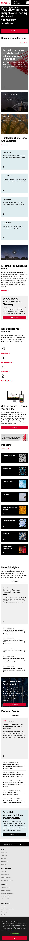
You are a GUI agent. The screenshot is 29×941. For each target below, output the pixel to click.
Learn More (15, 704)
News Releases (5, 874)
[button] (14, 252)
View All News (14, 581)
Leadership (4, 912)
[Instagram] (17, 844)
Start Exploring (14, 317)
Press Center (4, 861)
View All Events (14, 715)
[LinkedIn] (23, 844)
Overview (3, 871)
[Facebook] (15, 844)
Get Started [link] (14, 31)
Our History (4, 855)
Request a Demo (14, 834)
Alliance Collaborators (7, 899)
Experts (3, 915)
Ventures (3, 858)
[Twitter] (12, 844)
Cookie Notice (11, 930)
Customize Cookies (14, 933)
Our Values (4, 852)
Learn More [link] (15, 427)
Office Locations (5, 896)
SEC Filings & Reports (6, 880)
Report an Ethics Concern (7, 893)
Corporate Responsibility (7, 909)
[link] (14, 144)
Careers (3, 906)
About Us (3, 864)
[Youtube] (20, 844)
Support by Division (6, 890)
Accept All (14, 938)
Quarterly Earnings (6, 877)
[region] (14, 929)
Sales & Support (5, 887)
